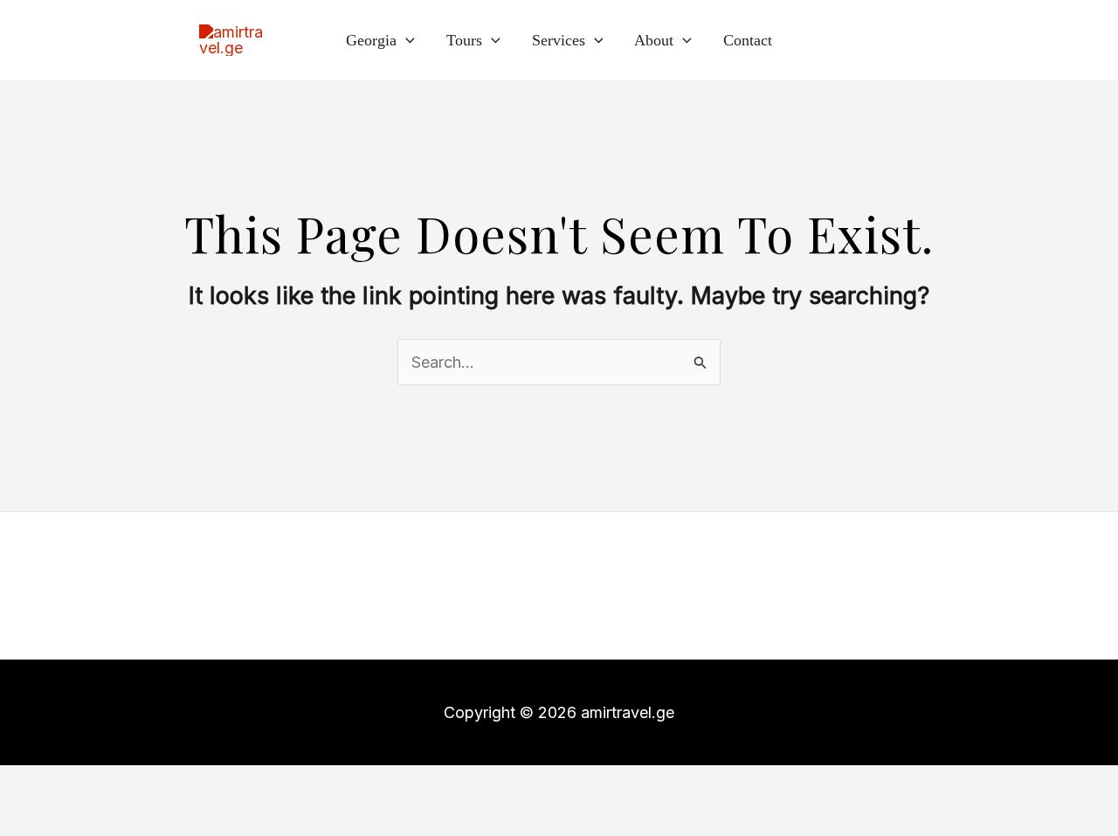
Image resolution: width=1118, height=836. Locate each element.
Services (558, 40)
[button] (406, 40)
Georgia (371, 40)
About (653, 40)
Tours (464, 40)
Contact (747, 40)
